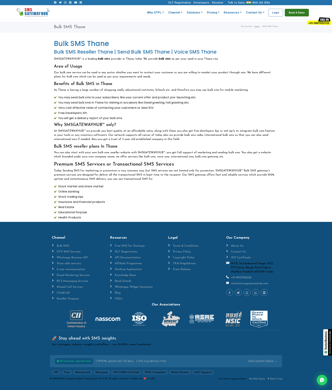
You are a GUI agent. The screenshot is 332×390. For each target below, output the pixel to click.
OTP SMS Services (69, 251)
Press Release (182, 269)
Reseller (217, 2)
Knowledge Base (125, 275)
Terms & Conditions (185, 246)
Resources (231, 12)
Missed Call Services (70, 287)
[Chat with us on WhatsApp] (322, 380)
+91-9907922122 (241, 277)
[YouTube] (75, 2)
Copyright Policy (184, 257)
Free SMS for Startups (130, 246)
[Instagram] (65, 2)
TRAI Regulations (184, 263)
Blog (118, 293)
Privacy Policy (182, 251)
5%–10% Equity (257, 379)
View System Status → (262, 361)
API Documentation (128, 257)
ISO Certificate (241, 257)
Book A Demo (297, 12)
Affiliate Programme (128, 263)
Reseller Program (68, 298)
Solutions (193, 12)
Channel (174, 12)
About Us (237, 246)
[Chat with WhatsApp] (255, 292)
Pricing (212, 12)
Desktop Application (128, 269)
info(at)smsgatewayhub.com (249, 283)
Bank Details (123, 281)
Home (256, 26)
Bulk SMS (63, 246)
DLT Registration (179, 2)
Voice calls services (69, 263)
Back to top (275, 378)
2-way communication (71, 269)
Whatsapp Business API (72, 257)
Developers (201, 2)
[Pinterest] (70, 2)
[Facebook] (55, 2)
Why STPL (154, 12)
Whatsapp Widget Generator (134, 287)
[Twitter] (60, 2)
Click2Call (63, 293)
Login (275, 12)
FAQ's (119, 298)
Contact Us (254, 12)
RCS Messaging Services (72, 281)
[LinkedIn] (81, 2)
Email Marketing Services (73, 275)
